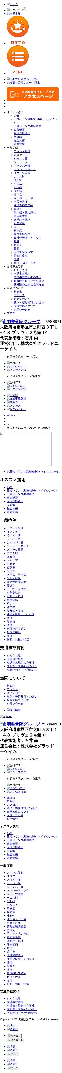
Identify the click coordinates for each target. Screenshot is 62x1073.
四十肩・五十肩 (23, 198)
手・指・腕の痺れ (25, 212)
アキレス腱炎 (22, 151)
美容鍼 (18, 136)
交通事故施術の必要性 (27, 277)
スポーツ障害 (22, 172)
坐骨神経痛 (21, 201)
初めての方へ (22, 298)
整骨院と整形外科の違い (29, 280)
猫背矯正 (19, 129)
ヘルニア (19, 183)
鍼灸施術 (19, 140)
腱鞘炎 (18, 244)
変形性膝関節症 (23, 205)
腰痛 (16, 241)
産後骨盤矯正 (22, 133)
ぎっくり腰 (21, 158)
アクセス (19, 295)
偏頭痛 (18, 190)
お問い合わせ (22, 309)
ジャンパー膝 (22, 165)
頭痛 (16, 259)
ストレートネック (25, 169)
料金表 (18, 291)
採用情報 (12, 818)
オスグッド (21, 154)
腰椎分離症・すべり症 (27, 237)
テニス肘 (19, 176)
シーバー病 (21, 162)
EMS (16, 115)
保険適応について (25, 306)
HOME (11, 415)
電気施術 (19, 144)
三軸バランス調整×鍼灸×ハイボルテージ (32, 490)
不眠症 (18, 187)
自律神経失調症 (23, 252)
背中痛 (18, 230)
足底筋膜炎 (21, 255)
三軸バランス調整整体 (27, 126)
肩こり (18, 226)
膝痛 (16, 248)
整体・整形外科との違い (29, 302)
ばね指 (18, 180)
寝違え (18, 208)
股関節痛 (19, 223)
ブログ (11, 313)
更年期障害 (21, 216)
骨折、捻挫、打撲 (25, 262)
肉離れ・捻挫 (22, 219)
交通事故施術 (22, 273)
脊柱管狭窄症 (22, 234)
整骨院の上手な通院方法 (29, 284)
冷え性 (18, 194)
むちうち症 (21, 270)
